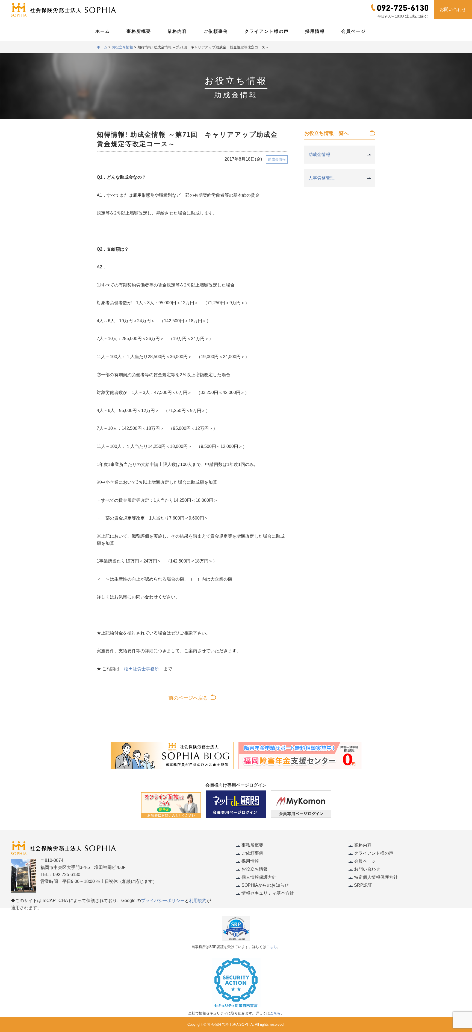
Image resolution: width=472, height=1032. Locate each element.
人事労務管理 (321, 178)
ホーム (102, 31)
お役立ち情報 (254, 869)
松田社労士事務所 (141, 668)
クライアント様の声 (266, 31)
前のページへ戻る (188, 698)
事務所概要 (138, 31)
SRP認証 (363, 885)
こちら (271, 947)
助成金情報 (277, 159)
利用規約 (197, 900)
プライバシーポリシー (163, 900)
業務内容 (177, 31)
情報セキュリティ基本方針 (267, 893)
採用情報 (315, 31)
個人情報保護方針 (258, 877)
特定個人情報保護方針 (376, 877)
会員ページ (353, 31)
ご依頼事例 (215, 31)
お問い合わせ (453, 9)
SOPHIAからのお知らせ (265, 885)
